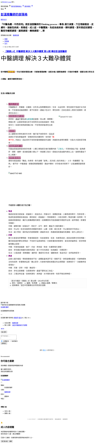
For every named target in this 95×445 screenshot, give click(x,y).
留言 (20, 318)
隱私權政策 (58, 419)
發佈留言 (3, 343)
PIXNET (34, 419)
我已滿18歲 (4, 441)
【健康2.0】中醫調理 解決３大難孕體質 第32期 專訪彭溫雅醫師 (35, 51)
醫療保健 (16, 35)
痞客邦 (16, 318)
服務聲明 (65, 419)
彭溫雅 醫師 (5, 307)
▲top (2, 328)
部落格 (6, 41)
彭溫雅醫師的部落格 (14, 14)
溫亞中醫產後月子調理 (19, 325)
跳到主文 (4, 19)
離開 (10, 441)
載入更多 (3, 332)
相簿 (5, 39)
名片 (5, 43)
